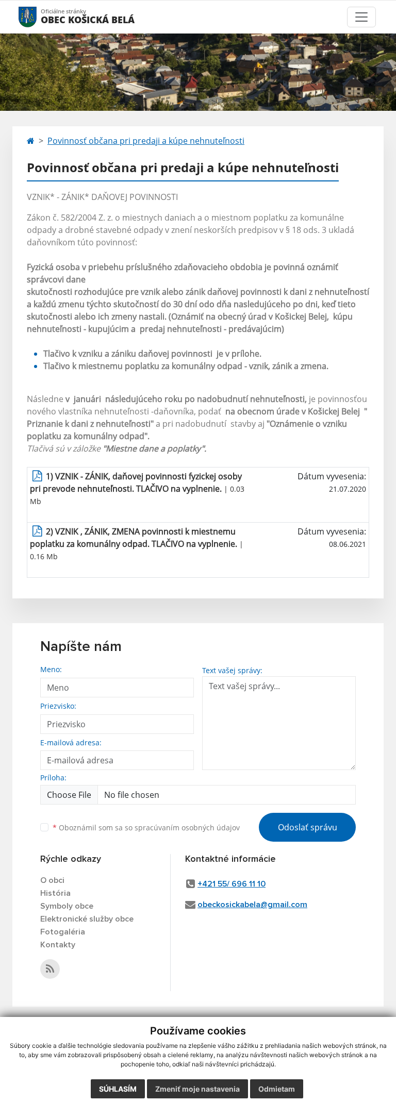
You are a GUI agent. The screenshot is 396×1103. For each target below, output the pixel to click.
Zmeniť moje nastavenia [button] (197, 1088)
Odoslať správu (307, 827)
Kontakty (57, 945)
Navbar (37, 17)
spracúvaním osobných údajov (187, 827)
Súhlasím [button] (118, 1088)
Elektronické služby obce (87, 919)
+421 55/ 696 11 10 (231, 884)
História (55, 893)
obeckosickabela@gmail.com (252, 904)
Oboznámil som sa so (146, 827)
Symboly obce (66, 906)
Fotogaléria (62, 932)
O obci (52, 880)
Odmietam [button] (276, 1088)
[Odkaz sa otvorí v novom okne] (50, 969)
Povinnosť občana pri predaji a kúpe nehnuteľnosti (145, 140)
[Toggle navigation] (361, 17)
